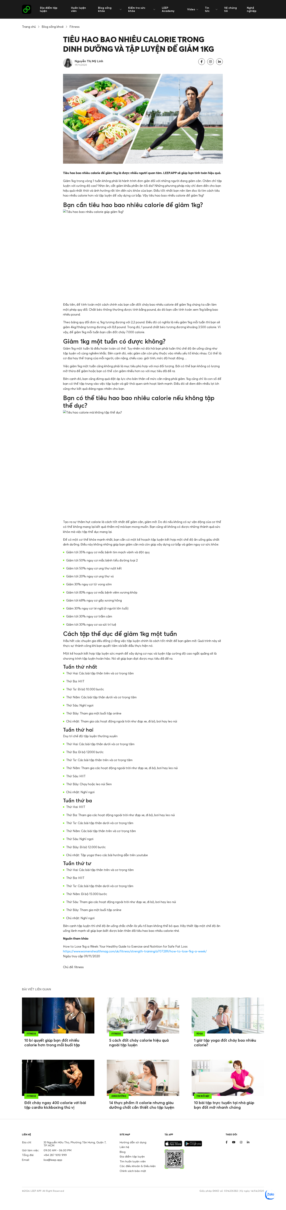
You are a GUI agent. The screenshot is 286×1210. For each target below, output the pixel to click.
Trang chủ (29, 26)
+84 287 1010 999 (55, 1155)
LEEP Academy (168, 9)
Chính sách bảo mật (133, 1170)
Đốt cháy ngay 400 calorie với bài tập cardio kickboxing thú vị (55, 1105)
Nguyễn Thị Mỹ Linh (89, 61)
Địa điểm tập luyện (48, 9)
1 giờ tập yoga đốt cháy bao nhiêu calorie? (225, 1042)
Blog (122, 1151)
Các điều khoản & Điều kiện (138, 1166)
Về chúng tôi (230, 9)
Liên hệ (124, 1147)
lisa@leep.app (53, 1159)
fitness (79, 967)
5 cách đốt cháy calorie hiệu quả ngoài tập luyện (139, 1042)
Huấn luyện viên (78, 9)
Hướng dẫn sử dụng (133, 1142)
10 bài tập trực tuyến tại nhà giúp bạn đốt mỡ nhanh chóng (224, 1105)
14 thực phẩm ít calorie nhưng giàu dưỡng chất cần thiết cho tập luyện (141, 1105)
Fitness (74, 26)
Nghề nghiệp (251, 9)
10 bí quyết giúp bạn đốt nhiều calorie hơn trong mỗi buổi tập (52, 1042)
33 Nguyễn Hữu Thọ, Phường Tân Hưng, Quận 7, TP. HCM (75, 1144)
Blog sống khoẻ (53, 26)
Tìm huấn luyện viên (133, 1161)
